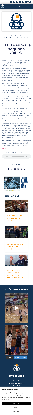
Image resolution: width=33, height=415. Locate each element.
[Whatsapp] (11, 2)
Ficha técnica (5, 148)
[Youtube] (26, 2)
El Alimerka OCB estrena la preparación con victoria (15, 218)
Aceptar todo (16, 403)
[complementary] (16, 401)
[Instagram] (14, 2)
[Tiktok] (23, 2)
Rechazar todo (16, 411)
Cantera (8, 37)
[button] (19, 6)
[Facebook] (17, 2)
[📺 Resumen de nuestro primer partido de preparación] (16, 308)
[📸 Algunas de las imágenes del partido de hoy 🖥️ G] (16, 340)
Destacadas (22, 37)
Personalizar (16, 407)
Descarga (12, 148)
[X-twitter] (20, 2)
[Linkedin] (29, 2)
